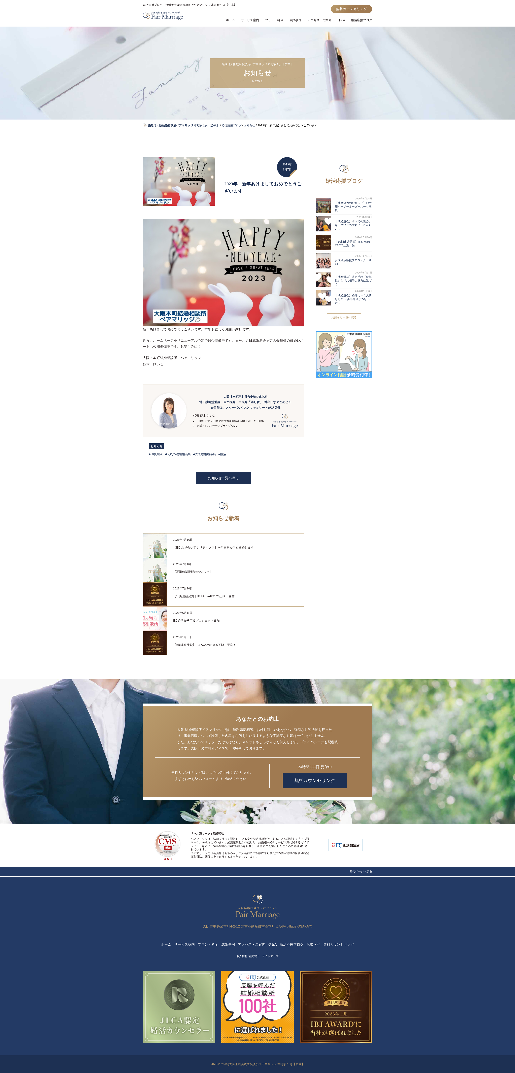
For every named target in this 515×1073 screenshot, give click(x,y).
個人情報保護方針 (247, 956)
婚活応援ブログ (361, 20)
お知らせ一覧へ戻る (223, 478)
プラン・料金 (274, 20)
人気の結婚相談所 (179, 454)
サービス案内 (250, 20)
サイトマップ (270, 956)
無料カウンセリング (351, 9)
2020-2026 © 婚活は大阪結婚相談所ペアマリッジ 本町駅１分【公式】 (258, 1064)
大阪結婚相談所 (205, 454)
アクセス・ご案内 (319, 20)
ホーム (230, 20)
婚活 (223, 454)
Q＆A (341, 20)
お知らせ (156, 446)
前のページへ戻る (361, 871)
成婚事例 (295, 20)
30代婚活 (156, 454)
